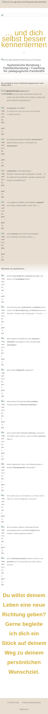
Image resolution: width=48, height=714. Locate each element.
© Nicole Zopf (13, 702)
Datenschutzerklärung (31, 702)
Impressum (24, 709)
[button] (24, 6)
